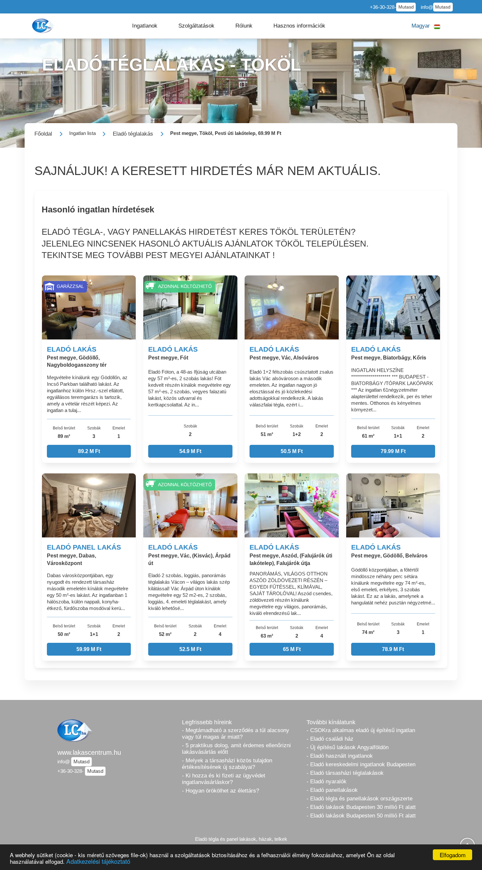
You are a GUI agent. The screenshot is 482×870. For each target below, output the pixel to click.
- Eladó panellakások (332, 790)
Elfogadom (453, 855)
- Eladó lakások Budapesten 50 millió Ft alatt (361, 816)
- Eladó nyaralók (327, 781)
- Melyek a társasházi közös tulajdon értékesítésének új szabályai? (227, 763)
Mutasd (406, 7)
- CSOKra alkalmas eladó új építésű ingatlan (361, 730)
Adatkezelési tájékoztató (98, 861)
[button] (145, 26)
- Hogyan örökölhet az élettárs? (220, 791)
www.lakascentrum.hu (89, 752)
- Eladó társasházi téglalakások (345, 773)
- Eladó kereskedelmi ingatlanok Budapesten (361, 764)
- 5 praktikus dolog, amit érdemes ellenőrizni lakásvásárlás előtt (236, 748)
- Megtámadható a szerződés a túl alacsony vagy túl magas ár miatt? (235, 733)
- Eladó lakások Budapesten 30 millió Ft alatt (361, 807)
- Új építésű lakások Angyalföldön (348, 747)
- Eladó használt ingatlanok (340, 756)
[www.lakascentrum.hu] (44, 25)
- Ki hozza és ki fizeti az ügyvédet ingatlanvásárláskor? (223, 778)
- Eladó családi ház (330, 739)
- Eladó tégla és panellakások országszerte (359, 798)
